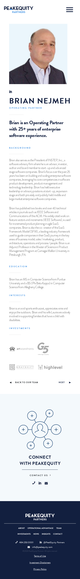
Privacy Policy (40, 569)
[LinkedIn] (41, 483)
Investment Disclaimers (40, 562)
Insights (46, 533)
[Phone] (35, 483)
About (21, 528)
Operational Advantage (40, 528)
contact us (39, 475)
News (36, 533)
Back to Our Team (26, 382)
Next (62, 382)
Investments (23, 533)
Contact (57, 533)
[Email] (46, 483)
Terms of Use (40, 556)
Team (59, 528)
